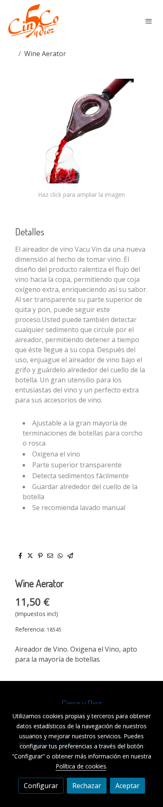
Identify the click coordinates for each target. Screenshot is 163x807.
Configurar (41, 785)
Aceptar (127, 785)
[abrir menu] (148, 21)
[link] (33, 21)
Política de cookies (81, 766)
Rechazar (86, 785)
